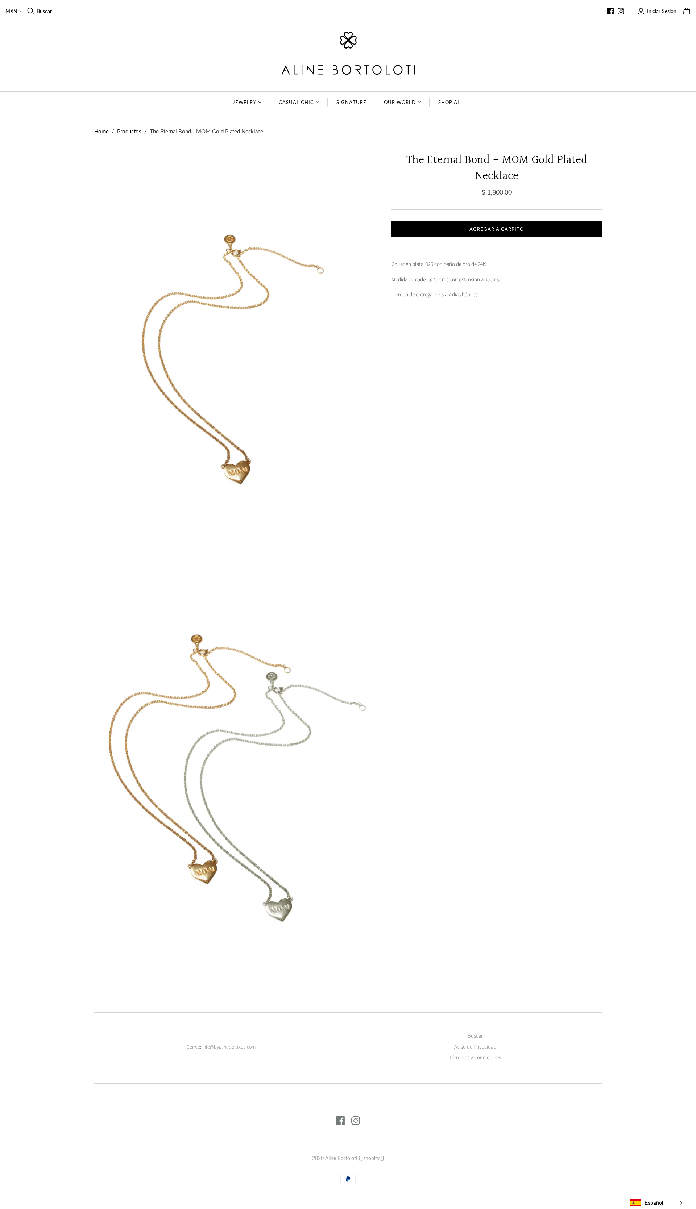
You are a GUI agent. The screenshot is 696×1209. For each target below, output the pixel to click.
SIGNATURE (351, 102)
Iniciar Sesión (661, 11)
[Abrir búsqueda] (30, 11)
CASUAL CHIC (296, 102)
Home (101, 131)
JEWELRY (244, 102)
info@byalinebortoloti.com (229, 1047)
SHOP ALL (450, 102)
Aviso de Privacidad (475, 1047)
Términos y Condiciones (475, 1058)
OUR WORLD (400, 102)
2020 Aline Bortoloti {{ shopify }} (348, 1158)
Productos (129, 131)
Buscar (44, 11)
